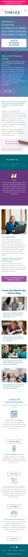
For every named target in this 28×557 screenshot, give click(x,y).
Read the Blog (14, 441)
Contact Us (22, 550)
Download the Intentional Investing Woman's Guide (14, 143)
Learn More (8, 91)
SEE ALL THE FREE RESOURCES (12, 149)
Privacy (15, 550)
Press (4, 550)
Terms (9, 550)
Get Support (14, 506)
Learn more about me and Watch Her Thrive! (14, 279)
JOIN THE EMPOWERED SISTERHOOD (14, 43)
